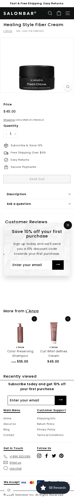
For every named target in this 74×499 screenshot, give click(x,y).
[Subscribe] (58, 265)
